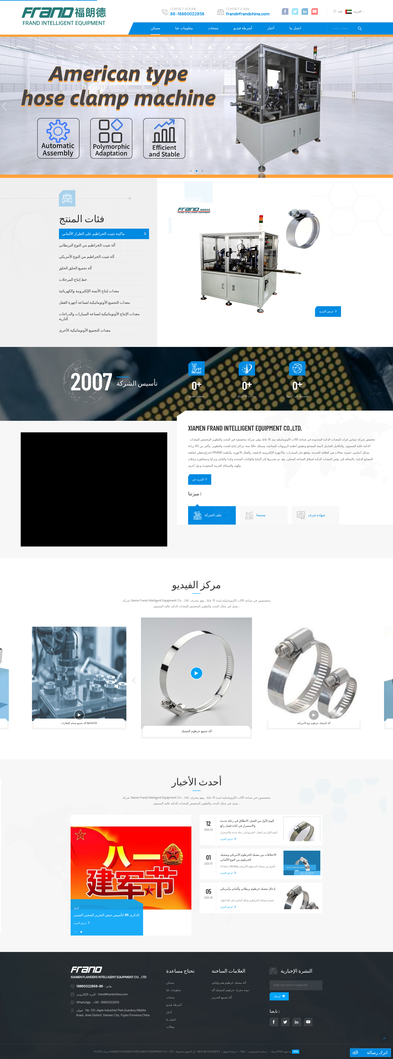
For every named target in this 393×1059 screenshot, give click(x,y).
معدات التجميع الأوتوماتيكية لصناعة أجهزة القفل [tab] (94, 303)
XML (242, 1051)
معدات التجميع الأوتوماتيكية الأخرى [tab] (85, 331)
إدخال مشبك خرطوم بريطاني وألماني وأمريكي (247, 889)
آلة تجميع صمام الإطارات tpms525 (79, 723)
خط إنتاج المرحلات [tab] (73, 280)
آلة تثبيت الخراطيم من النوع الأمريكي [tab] (86, 257)
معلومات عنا (184, 28)
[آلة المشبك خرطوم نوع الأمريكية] (314, 674)
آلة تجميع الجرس (222, 997)
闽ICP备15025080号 (208, 1051)
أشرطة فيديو (243, 28)
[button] (191, 171)
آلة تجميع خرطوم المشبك (196, 731)
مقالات (170, 1027)
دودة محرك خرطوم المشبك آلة (230, 990)
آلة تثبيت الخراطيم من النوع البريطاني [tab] (87, 245)
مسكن (155, 28)
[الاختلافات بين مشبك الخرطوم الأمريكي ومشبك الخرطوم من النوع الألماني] (301, 869)
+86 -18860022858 (106, 1002)
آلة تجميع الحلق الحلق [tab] (75, 268)
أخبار (270, 28)
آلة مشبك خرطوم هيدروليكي (229, 983)
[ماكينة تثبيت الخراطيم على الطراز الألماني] (282, 259)
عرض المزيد (326, 311)
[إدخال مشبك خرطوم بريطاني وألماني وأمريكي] (301, 905)
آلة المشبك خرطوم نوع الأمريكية (313, 723)
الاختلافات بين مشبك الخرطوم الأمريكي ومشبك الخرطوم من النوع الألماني (248, 857)
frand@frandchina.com (248, 14)
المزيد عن (198, 479)
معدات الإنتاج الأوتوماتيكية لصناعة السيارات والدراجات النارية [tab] (99, 316)
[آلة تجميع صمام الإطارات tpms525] (79, 674)
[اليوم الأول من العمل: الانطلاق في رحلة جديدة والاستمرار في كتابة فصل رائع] (301, 835)
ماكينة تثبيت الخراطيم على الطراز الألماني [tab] (93, 234)
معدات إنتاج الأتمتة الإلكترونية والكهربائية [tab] (89, 291)
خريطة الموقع (230, 1051)
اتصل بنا (295, 28)
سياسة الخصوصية (257, 1051)
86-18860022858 (187, 14)
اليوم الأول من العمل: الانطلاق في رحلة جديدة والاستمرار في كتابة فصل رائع (247, 824)
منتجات (213, 28)
